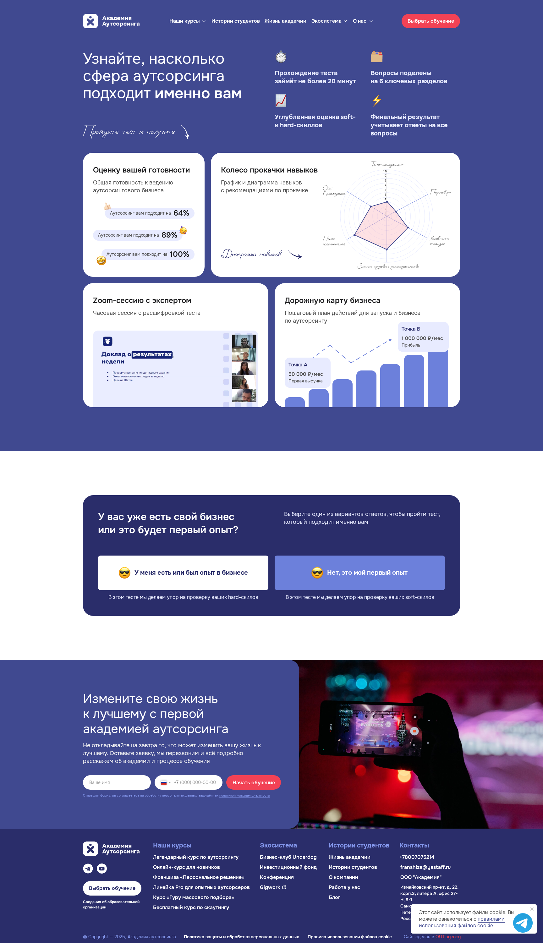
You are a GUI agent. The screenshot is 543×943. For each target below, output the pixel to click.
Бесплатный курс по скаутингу (191, 907)
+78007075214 (416, 857)
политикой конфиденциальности (244, 795)
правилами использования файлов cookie (462, 922)
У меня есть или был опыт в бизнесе (191, 573)
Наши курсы (184, 21)
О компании (343, 877)
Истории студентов (235, 21)
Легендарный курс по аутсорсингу (196, 857)
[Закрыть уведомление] (532, 909)
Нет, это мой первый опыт (367, 573)
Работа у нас (344, 887)
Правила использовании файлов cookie (350, 937)
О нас (359, 21)
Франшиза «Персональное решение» (198, 877)
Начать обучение (254, 782)
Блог (334, 897)
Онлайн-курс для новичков (186, 867)
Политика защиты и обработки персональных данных (241, 937)
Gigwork (270, 887)
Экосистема (326, 21)
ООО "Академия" (421, 877)
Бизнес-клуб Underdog (288, 857)
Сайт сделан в (432, 937)
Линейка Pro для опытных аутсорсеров (201, 887)
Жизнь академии (285, 21)
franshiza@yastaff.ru (425, 867)
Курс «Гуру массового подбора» (193, 897)
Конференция (277, 877)
